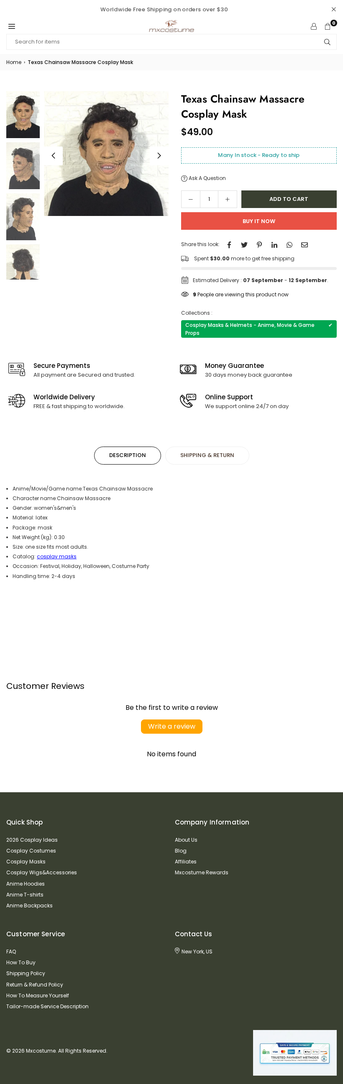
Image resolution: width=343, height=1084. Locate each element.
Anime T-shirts (25, 894)
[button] (11, 26)
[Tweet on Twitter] (244, 244)
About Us (186, 839)
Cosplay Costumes (31, 850)
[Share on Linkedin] (274, 244)
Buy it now (259, 221)
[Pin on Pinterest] (259, 244)
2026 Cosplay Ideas (32, 839)
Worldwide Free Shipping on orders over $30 (164, 9)
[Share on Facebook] (229, 244)
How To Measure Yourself (37, 995)
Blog (181, 850)
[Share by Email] (304, 244)
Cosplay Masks (26, 861)
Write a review (171, 726)
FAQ (11, 951)
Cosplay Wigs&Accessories (41, 872)
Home (13, 62)
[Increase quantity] (227, 199)
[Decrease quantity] (191, 199)
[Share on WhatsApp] (289, 244)
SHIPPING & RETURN (207, 455)
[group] (106, 153)
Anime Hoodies (25, 883)
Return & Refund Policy (34, 984)
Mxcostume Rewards (201, 872)
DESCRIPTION (127, 455)
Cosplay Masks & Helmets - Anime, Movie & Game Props (259, 329)
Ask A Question (206, 178)
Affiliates (186, 861)
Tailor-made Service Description (47, 1006)
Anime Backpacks (29, 905)
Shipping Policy (25, 973)
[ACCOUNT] (314, 26)
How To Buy (21, 962)
